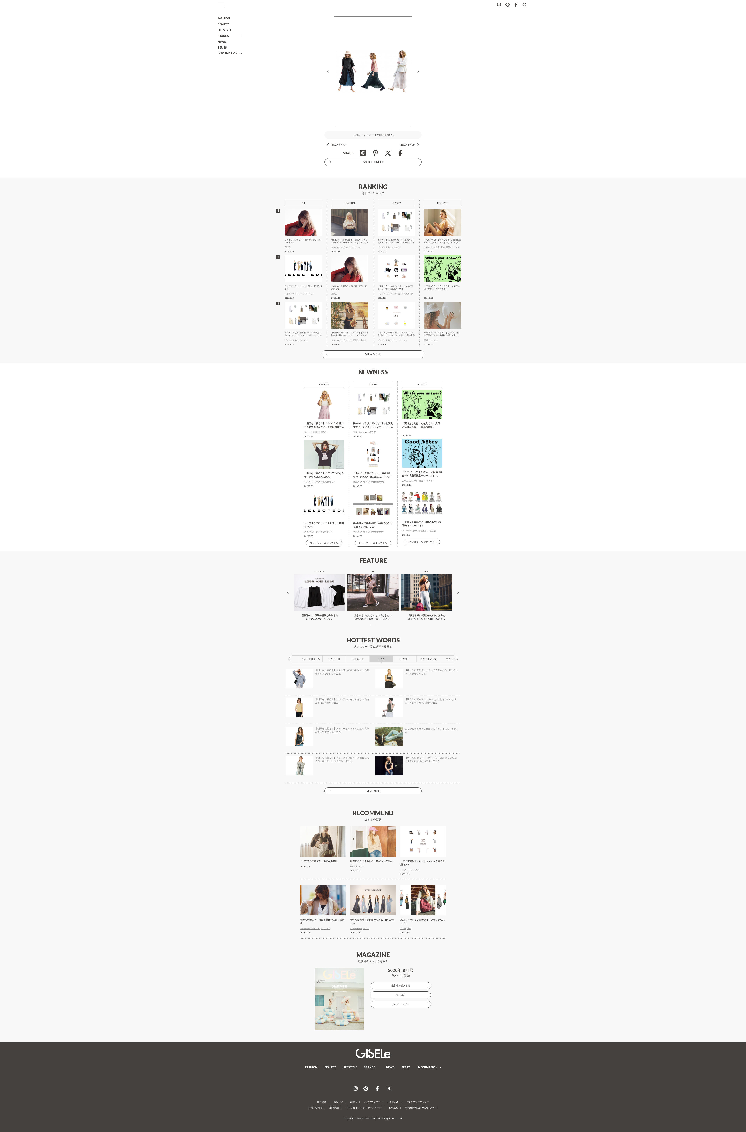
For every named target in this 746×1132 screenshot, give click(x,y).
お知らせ (338, 1102)
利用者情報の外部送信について (421, 1107)
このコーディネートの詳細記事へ (373, 134)
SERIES (222, 47)
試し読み (400, 995)
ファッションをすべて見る (324, 543)
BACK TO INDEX (373, 162)
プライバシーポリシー (417, 1102)
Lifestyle (422, 384)
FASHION (224, 18)
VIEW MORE (373, 354)
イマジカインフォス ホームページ (364, 1107)
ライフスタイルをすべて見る (422, 542)
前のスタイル (338, 144)
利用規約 (393, 1107)
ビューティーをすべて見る (373, 543)
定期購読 (334, 1107)
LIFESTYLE (225, 30)
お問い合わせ (315, 1107)
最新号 (353, 1102)
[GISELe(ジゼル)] (373, 1053)
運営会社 (321, 1102)
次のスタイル (408, 144)
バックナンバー (401, 1004)
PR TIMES (393, 1102)
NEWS (222, 41)
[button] (371, 625)
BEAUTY (223, 24)
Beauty (373, 384)
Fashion (324, 384)
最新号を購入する (400, 985)
